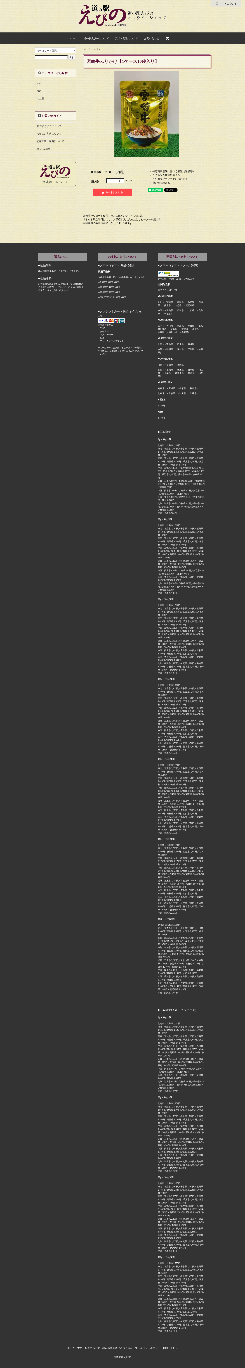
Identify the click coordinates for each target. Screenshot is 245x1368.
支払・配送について (126, 38)
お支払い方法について (49, 133)
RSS (38, 149)
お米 (38, 91)
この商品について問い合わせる (170, 179)
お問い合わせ (151, 38)
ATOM (46, 149)
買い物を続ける (161, 182)
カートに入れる (114, 192)
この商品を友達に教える (166, 175)
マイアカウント (228, 3)
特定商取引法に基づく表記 (117, 1348)
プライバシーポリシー (147, 1348)
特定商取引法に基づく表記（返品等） (173, 171)
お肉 (38, 83)
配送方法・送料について (50, 141)
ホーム (73, 38)
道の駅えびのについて (96, 38)
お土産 (97, 49)
